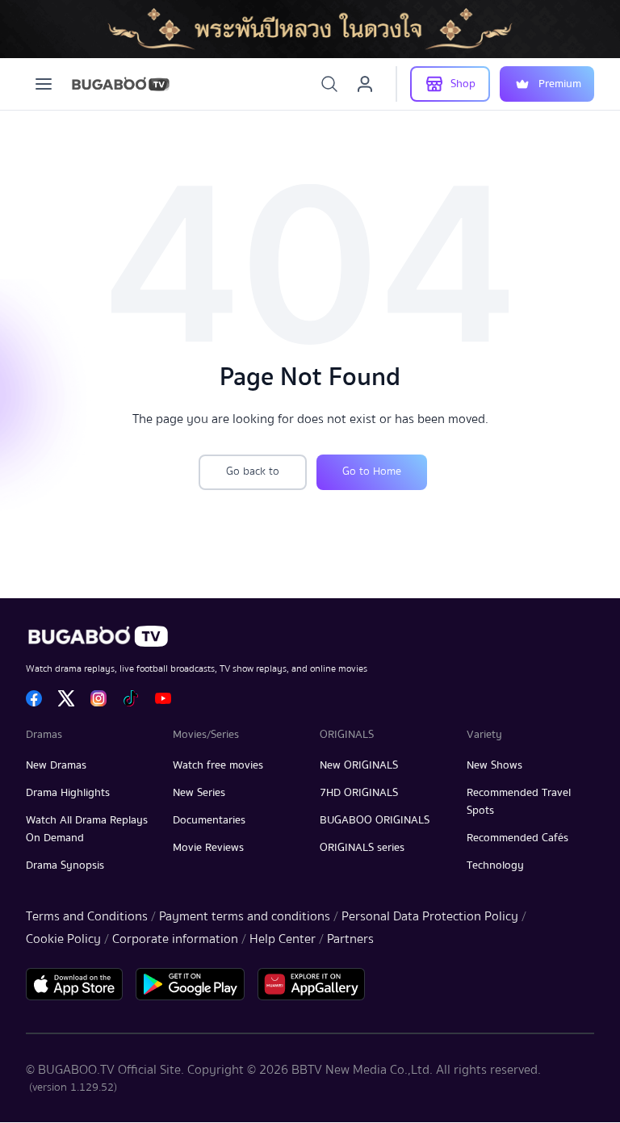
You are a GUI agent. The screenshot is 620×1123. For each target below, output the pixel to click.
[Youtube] (163, 698)
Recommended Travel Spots (519, 801)
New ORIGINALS (359, 765)
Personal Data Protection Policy (429, 916)
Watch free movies (218, 765)
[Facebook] (34, 698)
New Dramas (56, 765)
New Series (199, 793)
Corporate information (175, 938)
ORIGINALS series (362, 848)
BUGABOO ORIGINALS (374, 820)
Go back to (252, 471)
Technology (495, 865)
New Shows (494, 765)
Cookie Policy (63, 938)
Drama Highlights (68, 793)
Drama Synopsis (65, 865)
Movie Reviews (208, 848)
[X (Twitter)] (66, 698)
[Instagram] (98, 698)
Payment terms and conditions (244, 916)
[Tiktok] (131, 698)
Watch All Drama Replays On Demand (87, 829)
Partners (350, 938)
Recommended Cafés (517, 838)
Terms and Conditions (87, 916)
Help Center (282, 938)
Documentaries (209, 820)
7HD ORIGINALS (359, 793)
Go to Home (371, 471)
